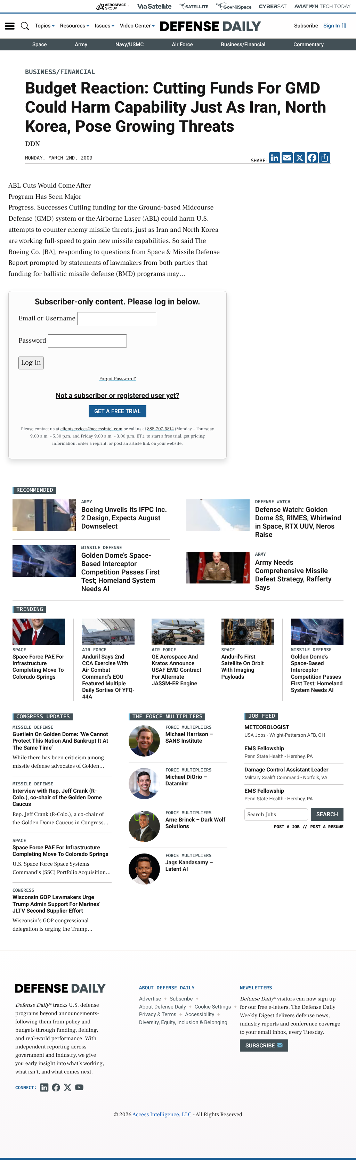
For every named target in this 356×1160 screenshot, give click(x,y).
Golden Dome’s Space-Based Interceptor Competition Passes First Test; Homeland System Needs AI (120, 572)
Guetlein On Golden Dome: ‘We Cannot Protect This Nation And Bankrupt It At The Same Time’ (60, 741)
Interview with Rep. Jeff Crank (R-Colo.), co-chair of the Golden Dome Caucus (57, 797)
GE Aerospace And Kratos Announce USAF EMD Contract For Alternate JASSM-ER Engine (176, 670)
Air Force (182, 44)
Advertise (150, 999)
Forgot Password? (117, 379)
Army (81, 44)
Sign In (332, 26)
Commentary (308, 44)
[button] (9, 26)
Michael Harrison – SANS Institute (189, 737)
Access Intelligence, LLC (162, 1114)
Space (39, 44)
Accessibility (199, 1014)
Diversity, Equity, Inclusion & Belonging (183, 1022)
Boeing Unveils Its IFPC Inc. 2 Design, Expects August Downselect (124, 517)
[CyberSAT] (272, 6)
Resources (73, 26)
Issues (103, 26)
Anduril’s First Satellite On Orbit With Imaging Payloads (242, 666)
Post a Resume (326, 827)
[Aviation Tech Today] (322, 6)
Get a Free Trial (117, 411)
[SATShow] (193, 6)
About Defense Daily (162, 1007)
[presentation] (144, 740)
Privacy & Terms (157, 1014)
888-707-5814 (160, 429)
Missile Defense (311, 650)
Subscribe (306, 26)
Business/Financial (243, 44)
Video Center (135, 26)
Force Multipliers (188, 727)
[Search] (25, 26)
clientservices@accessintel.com (91, 429)
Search (327, 814)
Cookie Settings (213, 1007)
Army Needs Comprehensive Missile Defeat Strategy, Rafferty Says (293, 574)
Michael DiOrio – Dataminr (186, 780)
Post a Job (287, 827)
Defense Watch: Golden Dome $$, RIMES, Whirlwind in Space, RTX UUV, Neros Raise (298, 522)
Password (32, 340)
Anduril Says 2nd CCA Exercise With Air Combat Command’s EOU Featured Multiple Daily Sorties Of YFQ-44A (108, 676)
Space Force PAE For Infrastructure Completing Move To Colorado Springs (38, 666)
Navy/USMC (129, 44)
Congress (23, 890)
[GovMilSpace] (233, 6)
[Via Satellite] (154, 6)
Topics (43, 26)
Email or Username (46, 318)
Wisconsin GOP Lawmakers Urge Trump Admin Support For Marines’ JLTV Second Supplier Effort (56, 904)
